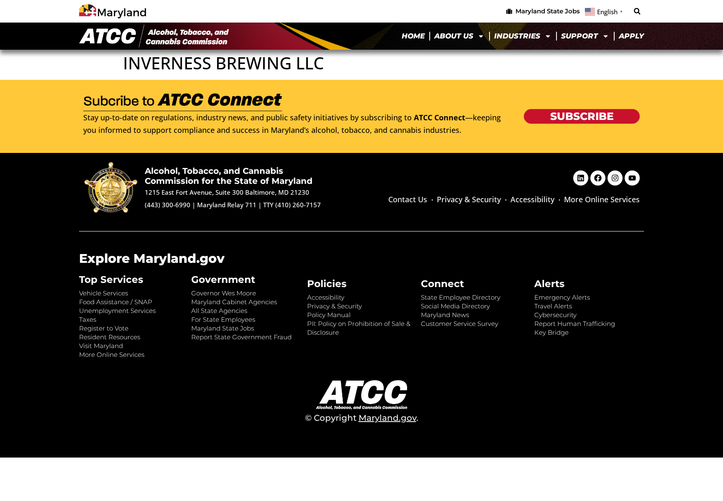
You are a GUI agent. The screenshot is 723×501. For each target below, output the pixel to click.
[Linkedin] (580, 178)
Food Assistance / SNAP (115, 302)
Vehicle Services (103, 293)
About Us (453, 36)
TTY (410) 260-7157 (292, 205)
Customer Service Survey (459, 324)
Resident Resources (109, 337)
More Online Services (602, 199)
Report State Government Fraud (241, 337)
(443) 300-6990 (167, 205)
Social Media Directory (455, 306)
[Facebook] (597, 178)
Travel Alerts (553, 306)
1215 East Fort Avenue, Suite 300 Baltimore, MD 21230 (227, 192)
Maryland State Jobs (222, 328)
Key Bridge (551, 332)
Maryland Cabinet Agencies (234, 302)
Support (579, 36)
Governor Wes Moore (223, 293)
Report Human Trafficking (574, 324)
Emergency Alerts (562, 297)
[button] (637, 11)
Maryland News (445, 315)
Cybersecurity (555, 315)
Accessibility (532, 199)
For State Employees (223, 319)
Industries (517, 36)
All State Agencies (219, 311)
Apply (631, 36)
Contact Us (407, 199)
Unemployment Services (117, 311)
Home (413, 36)
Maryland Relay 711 (227, 205)
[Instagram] (615, 178)
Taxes (87, 319)
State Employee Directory (460, 297)
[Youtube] (632, 178)
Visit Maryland (101, 346)
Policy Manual (329, 315)
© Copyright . (361, 418)
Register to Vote (103, 328)
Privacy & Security (469, 199)
